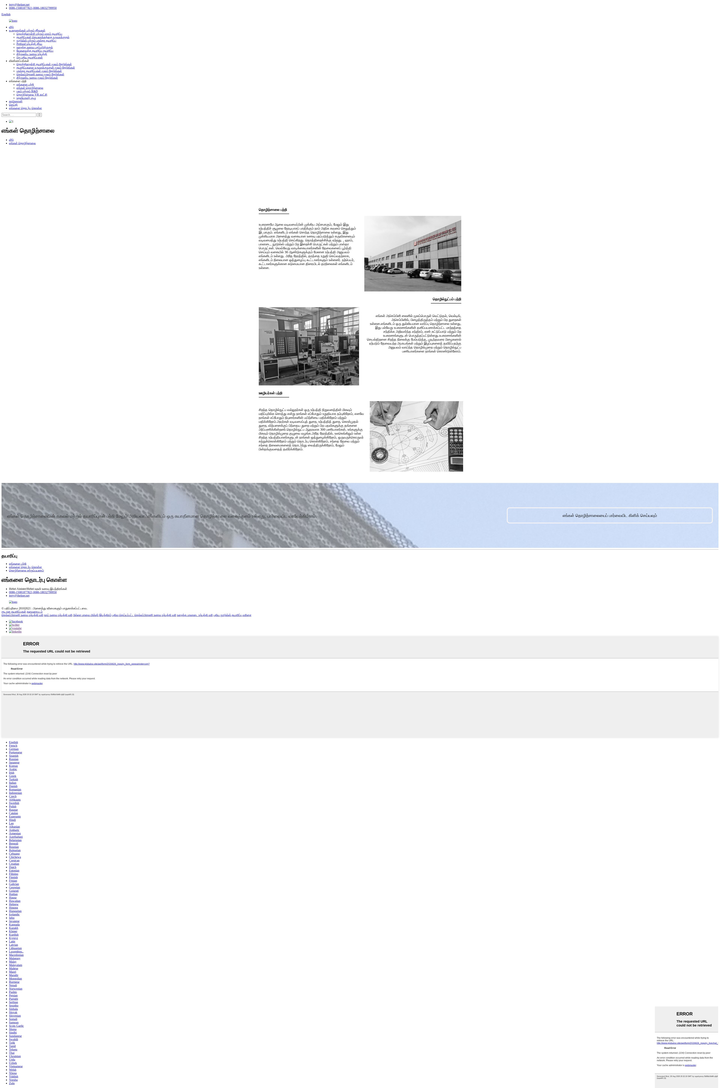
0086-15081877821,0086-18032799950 (33, 8)
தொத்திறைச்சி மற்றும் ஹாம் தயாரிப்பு (39, 33)
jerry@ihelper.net (19, 4)
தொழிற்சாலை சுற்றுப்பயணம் (26, 570)
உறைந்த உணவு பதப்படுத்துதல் (34, 47)
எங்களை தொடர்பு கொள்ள (25, 108)
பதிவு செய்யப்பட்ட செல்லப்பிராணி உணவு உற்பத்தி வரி (144, 615)
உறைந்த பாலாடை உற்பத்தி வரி (195, 615)
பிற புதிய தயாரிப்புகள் (29, 57)
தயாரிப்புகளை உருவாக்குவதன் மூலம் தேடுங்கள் (45, 67)
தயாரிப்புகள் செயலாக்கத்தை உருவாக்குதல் (42, 37)
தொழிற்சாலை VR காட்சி (31, 94)
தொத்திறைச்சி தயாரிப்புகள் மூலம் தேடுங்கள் (44, 64)
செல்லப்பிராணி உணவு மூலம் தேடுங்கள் (40, 74)
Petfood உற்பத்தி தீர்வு (29, 44)
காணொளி (15, 101)
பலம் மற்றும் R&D (27, 91)
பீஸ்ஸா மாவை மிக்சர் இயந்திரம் (92, 615)
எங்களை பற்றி (25, 84)
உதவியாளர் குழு (26, 98)
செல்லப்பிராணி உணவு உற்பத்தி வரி (22, 615)
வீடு (11, 27)
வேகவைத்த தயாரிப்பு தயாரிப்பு (34, 50)
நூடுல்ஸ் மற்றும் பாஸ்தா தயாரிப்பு (36, 40)
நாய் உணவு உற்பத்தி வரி (58, 615)
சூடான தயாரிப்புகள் (14, 611)
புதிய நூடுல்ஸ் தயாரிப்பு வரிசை (232, 615)
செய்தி (13, 104)
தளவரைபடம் (35, 611)
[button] (610, 515)
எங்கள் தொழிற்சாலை (29, 87)
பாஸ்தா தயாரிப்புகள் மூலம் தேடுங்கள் (39, 71)
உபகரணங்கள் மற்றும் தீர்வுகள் (27, 30)
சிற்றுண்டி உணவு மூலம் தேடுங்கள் (37, 77)
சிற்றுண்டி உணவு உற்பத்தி (31, 54)
